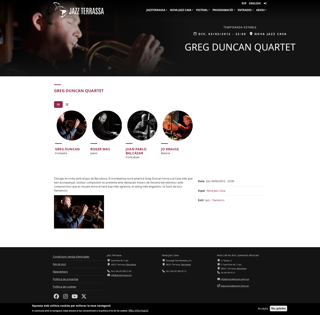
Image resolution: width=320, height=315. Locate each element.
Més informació (138, 310)
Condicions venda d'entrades (71, 256)
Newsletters (60, 272)
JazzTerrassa (155, 10)
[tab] (58, 104)
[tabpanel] (160, 136)
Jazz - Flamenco (214, 200)
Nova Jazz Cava (180, 10)
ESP (244, 3)
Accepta (263, 308)
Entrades (245, 10)
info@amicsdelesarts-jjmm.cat (234, 279)
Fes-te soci (59, 264)
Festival (202, 10)
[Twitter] (83, 297)
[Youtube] (74, 297)
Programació (222, 10)
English (255, 3)
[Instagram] (65, 297)
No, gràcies (278, 308)
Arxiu (260, 10)
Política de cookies (64, 286)
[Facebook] (56, 297)
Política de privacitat (65, 279)
